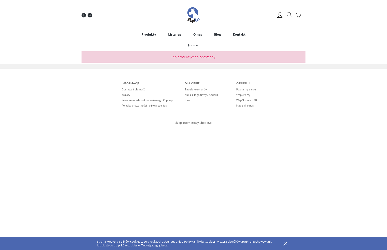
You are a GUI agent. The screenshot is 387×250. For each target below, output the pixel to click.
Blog (187, 100)
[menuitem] (149, 34)
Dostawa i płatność (133, 89)
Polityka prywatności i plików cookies (144, 105)
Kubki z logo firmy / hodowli (202, 95)
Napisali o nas (245, 105)
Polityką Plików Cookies (199, 241)
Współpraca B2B (246, 100)
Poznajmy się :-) (246, 89)
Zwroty (126, 95)
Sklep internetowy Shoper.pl (193, 123)
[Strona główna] (193, 15)
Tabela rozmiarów (196, 89)
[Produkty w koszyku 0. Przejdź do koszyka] (299, 17)
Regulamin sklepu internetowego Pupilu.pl (148, 100)
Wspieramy (243, 95)
